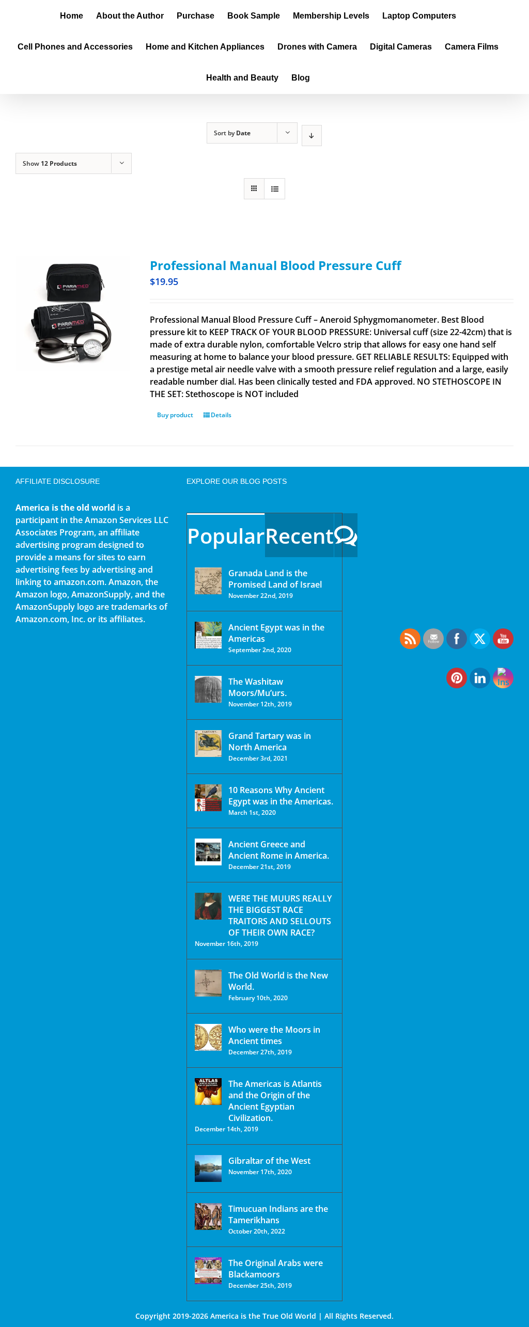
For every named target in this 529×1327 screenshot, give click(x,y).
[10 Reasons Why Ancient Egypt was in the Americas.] (208, 797)
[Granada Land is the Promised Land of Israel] (208, 580)
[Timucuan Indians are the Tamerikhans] (208, 1216)
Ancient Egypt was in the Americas (276, 633)
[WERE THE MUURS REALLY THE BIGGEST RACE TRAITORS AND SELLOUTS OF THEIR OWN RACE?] (208, 906)
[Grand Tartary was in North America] (208, 743)
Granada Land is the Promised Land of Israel (275, 578)
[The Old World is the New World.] (208, 983)
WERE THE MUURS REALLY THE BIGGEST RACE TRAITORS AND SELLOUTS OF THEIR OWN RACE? (280, 915)
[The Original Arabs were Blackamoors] (208, 1270)
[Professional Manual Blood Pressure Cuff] (72, 313)
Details (221, 414)
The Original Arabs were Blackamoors (275, 1268)
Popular (225, 536)
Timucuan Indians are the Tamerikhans (278, 1214)
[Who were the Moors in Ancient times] (208, 1037)
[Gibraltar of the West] (208, 1168)
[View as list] (274, 189)
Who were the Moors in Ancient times (274, 1035)
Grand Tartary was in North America (269, 741)
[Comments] (345, 535)
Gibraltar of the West (269, 1160)
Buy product (175, 414)
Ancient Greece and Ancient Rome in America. (278, 850)
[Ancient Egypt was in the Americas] (208, 635)
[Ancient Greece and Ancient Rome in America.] (208, 852)
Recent (299, 536)
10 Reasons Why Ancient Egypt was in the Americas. (280, 795)
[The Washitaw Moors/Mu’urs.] (208, 689)
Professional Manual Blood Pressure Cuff (275, 265)
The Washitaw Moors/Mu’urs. (257, 687)
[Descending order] (312, 135)
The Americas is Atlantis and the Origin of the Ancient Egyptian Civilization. (275, 1101)
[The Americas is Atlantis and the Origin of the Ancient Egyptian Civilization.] (208, 1091)
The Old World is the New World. (278, 981)
